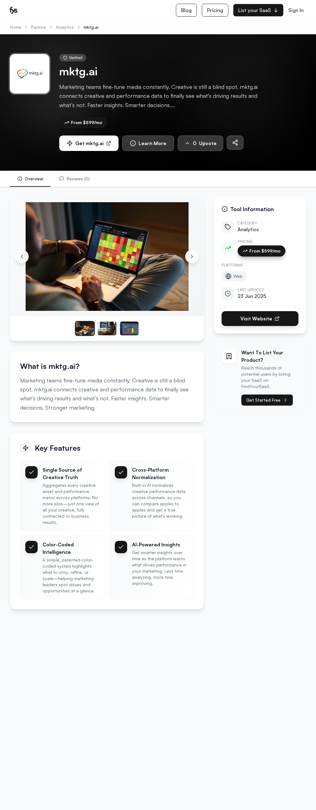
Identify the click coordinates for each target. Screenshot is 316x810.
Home (15, 27)
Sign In (296, 10)
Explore (38, 27)
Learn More (152, 143)
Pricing (215, 10)
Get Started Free (263, 400)
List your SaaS (254, 10)
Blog (186, 10)
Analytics (65, 27)
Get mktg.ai (89, 143)
